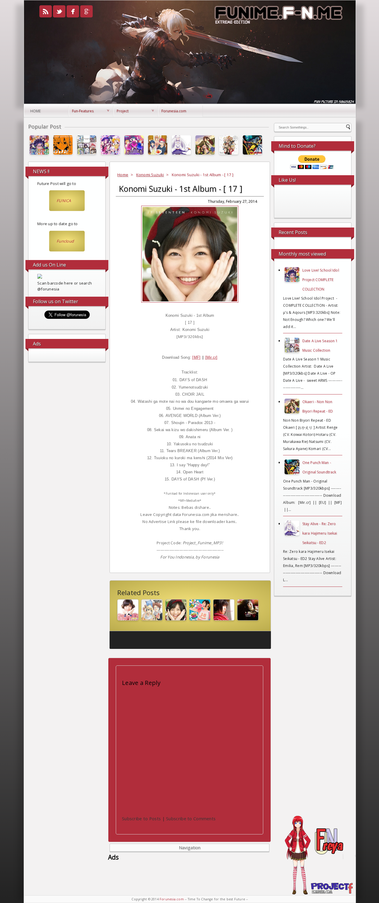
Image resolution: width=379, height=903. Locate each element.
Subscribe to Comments (191, 818)
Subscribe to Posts (141, 818)
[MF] (196, 357)
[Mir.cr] (211, 357)
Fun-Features (83, 110)
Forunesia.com (173, 110)
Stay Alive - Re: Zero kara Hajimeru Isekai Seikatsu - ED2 (319, 533)
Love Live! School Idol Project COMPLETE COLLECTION (320, 280)
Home (35, 110)
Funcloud (65, 241)
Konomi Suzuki (150, 174)
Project (123, 110)
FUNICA (64, 200)
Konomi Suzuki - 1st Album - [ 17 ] (180, 188)
